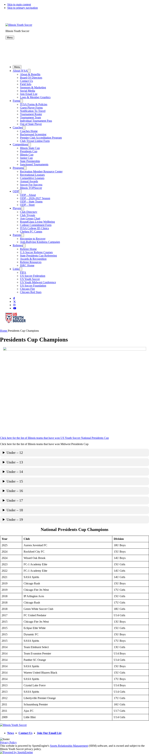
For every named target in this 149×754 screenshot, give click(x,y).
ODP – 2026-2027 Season (35, 198)
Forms (16, 100)
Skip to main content (19, 4)
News (10, 733)
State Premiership (30, 161)
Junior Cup (26, 157)
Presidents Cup (28, 151)
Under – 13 (15, 462)
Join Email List (28, 94)
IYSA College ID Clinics (34, 228)
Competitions (20, 144)
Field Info (25, 84)
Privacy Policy (8, 742)
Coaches (18, 127)
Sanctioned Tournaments (34, 164)
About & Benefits (30, 74)
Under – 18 (15, 510)
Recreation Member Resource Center (41, 171)
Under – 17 (15, 500)
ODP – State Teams (31, 201)
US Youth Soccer (30, 279)
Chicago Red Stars (30, 292)
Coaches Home (29, 131)
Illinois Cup (26, 154)
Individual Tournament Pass (36, 120)
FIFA (23, 272)
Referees (18, 245)
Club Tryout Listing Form (35, 140)
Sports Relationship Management (69, 745)
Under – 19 (15, 519)
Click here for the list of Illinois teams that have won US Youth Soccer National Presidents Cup (54, 437)
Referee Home (28, 249)
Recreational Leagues (32, 174)
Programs (18, 167)
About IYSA (20, 70)
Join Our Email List (49, 733)
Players (17, 208)
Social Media (27, 90)
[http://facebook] (14, 298)
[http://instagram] (14, 305)
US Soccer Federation (32, 275)
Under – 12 (15, 453)
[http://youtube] (14, 308)
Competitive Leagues (32, 178)
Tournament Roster (31, 114)
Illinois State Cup (30, 148)
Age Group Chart (30, 218)
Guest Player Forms (31, 107)
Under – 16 (15, 491)
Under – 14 (15, 472)
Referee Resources (30, 262)
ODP (16, 191)
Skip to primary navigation (22, 7)
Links (16, 268)
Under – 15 (15, 481)
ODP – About (28, 195)
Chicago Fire (27, 288)
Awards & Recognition (33, 258)
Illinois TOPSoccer (31, 187)
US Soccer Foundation (33, 285)
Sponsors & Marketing (33, 87)
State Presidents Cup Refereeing (38, 255)
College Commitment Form (35, 225)
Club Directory (28, 211)
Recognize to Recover (32, 238)
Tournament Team (30, 117)
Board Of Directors (31, 77)
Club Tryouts (27, 215)
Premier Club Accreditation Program (41, 137)
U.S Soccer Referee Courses (36, 252)
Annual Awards (29, 181)
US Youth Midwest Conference (38, 282)
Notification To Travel (32, 110)
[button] (9, 37)
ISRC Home (27, 265)
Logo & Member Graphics (35, 97)
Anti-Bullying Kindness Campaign (40, 241)
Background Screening (33, 134)
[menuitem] (4, 330)
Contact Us (26, 80)
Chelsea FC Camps (31, 231)
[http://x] (14, 301)
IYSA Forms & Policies (33, 104)
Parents (17, 235)
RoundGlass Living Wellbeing (37, 221)
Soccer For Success (31, 184)
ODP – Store (27, 204)
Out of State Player (31, 124)
